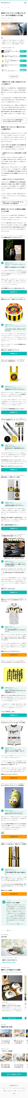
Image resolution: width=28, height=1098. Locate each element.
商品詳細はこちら (23, 51)
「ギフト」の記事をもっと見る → (14, 1074)
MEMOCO (6, 2)
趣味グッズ (9, 930)
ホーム (2, 7)
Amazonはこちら (14, 654)
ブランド (10, 1088)
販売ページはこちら (12, 1018)
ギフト (5, 7)
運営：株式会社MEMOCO (11, 924)
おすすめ (18, 1088)
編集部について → (20, 924)
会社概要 (14, 1093)
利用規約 (14, 1090)
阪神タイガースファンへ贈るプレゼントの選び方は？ (14, 42)
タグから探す (23, 1088)
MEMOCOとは (9, 1090)
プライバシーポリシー (21, 1090)
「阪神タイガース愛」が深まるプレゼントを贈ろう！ (14, 40)
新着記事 (4, 1090)
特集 (3, 1088)
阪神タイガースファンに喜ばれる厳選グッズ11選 (13, 43)
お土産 (14, 1088)
